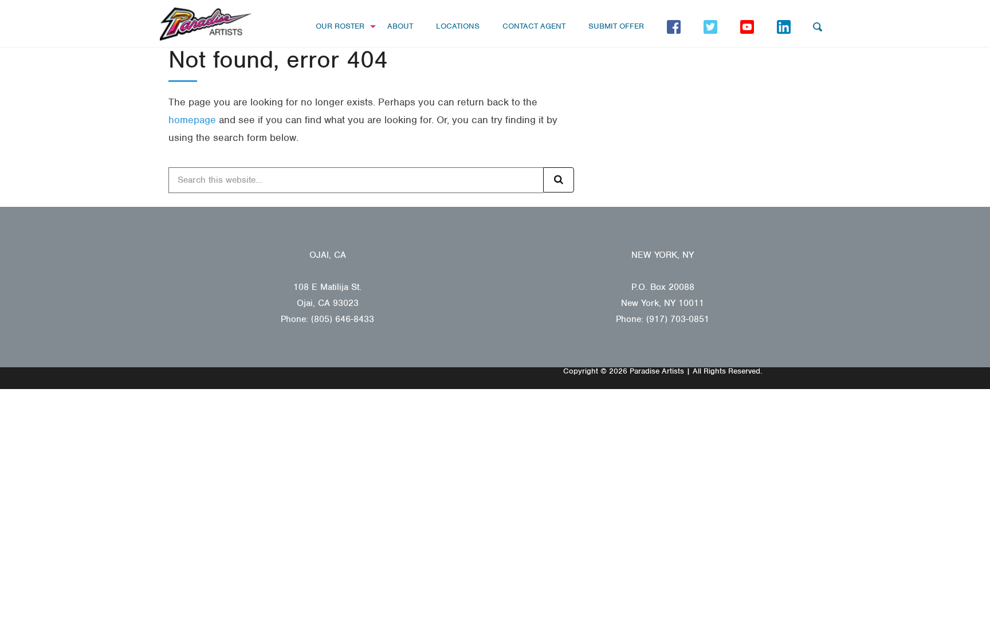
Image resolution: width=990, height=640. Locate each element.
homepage (192, 119)
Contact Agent (533, 26)
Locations (458, 26)
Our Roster (340, 26)
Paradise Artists (206, 24)
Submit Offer (616, 26)
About (400, 26)
